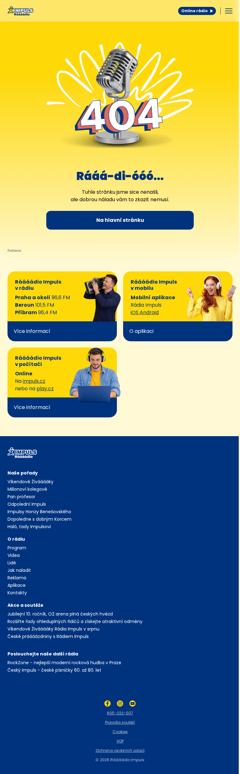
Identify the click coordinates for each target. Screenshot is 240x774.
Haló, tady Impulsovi (29, 526)
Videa (14, 555)
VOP (120, 741)
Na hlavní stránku (120, 220)
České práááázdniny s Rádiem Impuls (48, 636)
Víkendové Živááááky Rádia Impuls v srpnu (53, 628)
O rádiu (16, 539)
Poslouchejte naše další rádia (43, 654)
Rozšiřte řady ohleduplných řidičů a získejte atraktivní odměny (75, 621)
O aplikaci (141, 331)
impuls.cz (34, 381)
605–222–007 (120, 713)
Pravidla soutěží (120, 722)
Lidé (12, 562)
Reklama (17, 577)
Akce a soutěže (25, 605)
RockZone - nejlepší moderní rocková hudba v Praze (64, 662)
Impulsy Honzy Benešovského (39, 511)
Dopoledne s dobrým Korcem (40, 519)
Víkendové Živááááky (30, 481)
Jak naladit (19, 570)
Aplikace (17, 585)
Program (17, 547)
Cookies (120, 731)
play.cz (45, 388)
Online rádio (194, 10)
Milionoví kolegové (27, 489)
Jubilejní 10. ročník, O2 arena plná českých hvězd (60, 613)
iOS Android (145, 312)
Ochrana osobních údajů (120, 750)
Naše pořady (23, 473)
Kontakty (17, 592)
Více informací (32, 331)
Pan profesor (21, 496)
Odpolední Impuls (27, 504)
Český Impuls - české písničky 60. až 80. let (54, 670)
